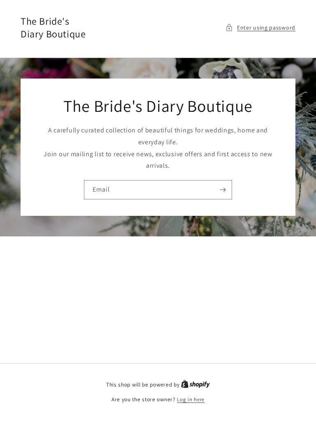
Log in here (190, 399)
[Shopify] (195, 384)
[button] (260, 28)
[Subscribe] (223, 189)
